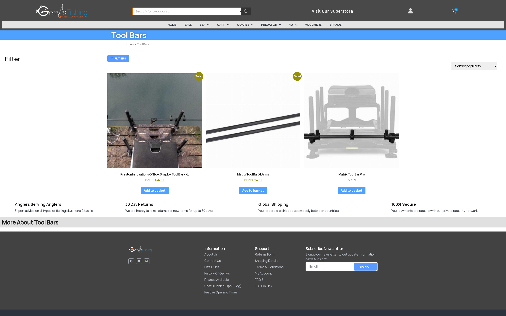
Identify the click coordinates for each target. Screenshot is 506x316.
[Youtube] (139, 261)
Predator (269, 25)
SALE (188, 25)
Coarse (243, 25)
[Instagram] (147, 261)
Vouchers (313, 25)
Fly (291, 25)
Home (172, 25)
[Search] (246, 11)
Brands (336, 25)
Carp (221, 25)
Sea (202, 25)
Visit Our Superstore (332, 11)
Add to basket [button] (154, 190)
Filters (120, 58)
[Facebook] (131, 261)
